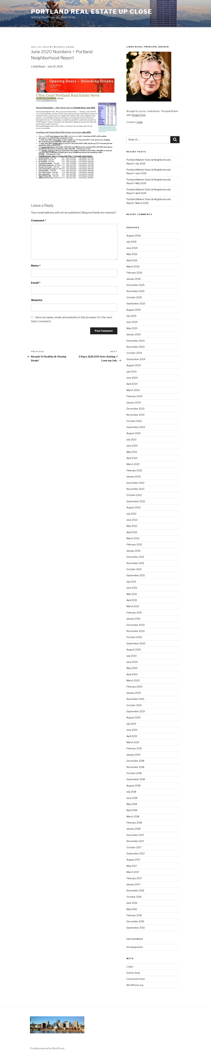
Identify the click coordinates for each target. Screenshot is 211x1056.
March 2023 (132, 464)
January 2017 (133, 884)
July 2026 (131, 241)
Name (36, 265)
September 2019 (135, 711)
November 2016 (135, 890)
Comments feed (135, 979)
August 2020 (133, 649)
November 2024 (135, 346)
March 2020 (133, 680)
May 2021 (131, 594)
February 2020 (134, 686)
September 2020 (135, 643)
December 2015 (135, 921)
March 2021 (132, 606)
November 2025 (135, 291)
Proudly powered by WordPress (47, 1048)
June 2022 (131, 519)
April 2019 (131, 736)
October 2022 (134, 495)
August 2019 (133, 717)
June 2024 (132, 377)
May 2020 (131, 668)
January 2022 (133, 550)
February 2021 (134, 612)
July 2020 (131, 655)
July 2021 (131, 581)
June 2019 (131, 729)
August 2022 (133, 507)
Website (36, 300)
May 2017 (131, 865)
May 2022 (131, 526)
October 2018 (134, 773)
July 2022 (131, 513)
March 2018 (132, 816)
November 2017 (135, 841)
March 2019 (132, 742)
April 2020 (132, 674)
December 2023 (135, 408)
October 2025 (134, 297)
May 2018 (131, 804)
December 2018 (135, 760)
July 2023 (131, 439)
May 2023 (131, 451)
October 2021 (133, 569)
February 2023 (134, 470)
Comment (38, 220)
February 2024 (134, 396)
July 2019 (131, 723)
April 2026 (131, 260)
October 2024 (134, 353)
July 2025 (131, 315)
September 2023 (135, 427)
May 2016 (131, 909)
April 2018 (131, 810)
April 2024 (131, 383)
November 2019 (135, 699)
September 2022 (135, 501)
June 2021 (131, 587)
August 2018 (133, 785)
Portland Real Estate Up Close (91, 11)
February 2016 (134, 915)
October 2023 (134, 421)
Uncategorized (134, 947)
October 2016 (134, 896)
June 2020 (132, 662)
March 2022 (132, 538)
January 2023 (133, 476)
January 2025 (133, 334)
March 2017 (132, 872)
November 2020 (135, 631)
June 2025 (132, 322)
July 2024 (131, 371)
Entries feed (133, 972)
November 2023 (135, 414)
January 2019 (133, 754)
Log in (129, 966)
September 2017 (135, 853)
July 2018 (131, 791)
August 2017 (133, 859)
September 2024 (135, 359)
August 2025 (133, 309)
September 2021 (135, 575)
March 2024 (133, 390)
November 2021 (135, 563)
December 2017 (135, 835)
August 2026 (133, 235)
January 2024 (133, 402)
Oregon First (139, 115)
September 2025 (135, 303)
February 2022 (134, 544)
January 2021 (133, 618)
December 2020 (135, 625)
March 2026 (133, 266)
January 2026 (133, 278)
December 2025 (135, 285)
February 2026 (134, 272)
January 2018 (133, 828)
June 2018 (131, 798)
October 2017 (133, 847)
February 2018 (134, 822)
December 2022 (135, 482)
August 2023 (133, 433)
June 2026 (132, 248)
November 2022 (135, 489)
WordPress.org (134, 985)
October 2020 (134, 637)
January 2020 (133, 692)
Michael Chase (64, 47)
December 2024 (135, 340)
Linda (139, 122)
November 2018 (135, 767)
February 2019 (134, 748)
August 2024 (133, 365)
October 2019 (134, 705)
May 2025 (131, 328)
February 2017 (134, 878)
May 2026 (131, 254)
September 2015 (135, 927)
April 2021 (131, 600)
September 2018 (135, 779)
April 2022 (131, 532)
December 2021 (135, 556)
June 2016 (131, 902)
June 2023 (131, 445)
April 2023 (131, 458)
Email (35, 282)
